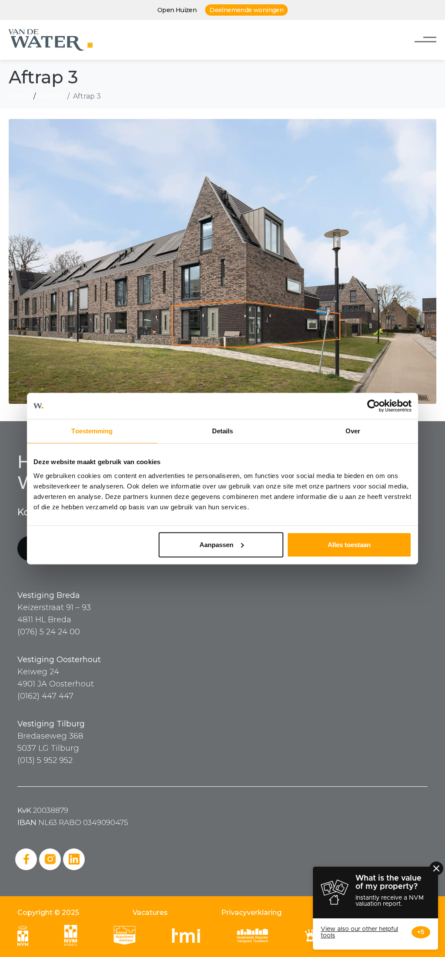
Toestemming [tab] (92, 431)
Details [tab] (222, 431)
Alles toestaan (349, 544)
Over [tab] (352, 431)
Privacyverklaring (251, 912)
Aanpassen (216, 544)
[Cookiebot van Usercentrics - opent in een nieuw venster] (373, 405)
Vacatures (150, 912)
